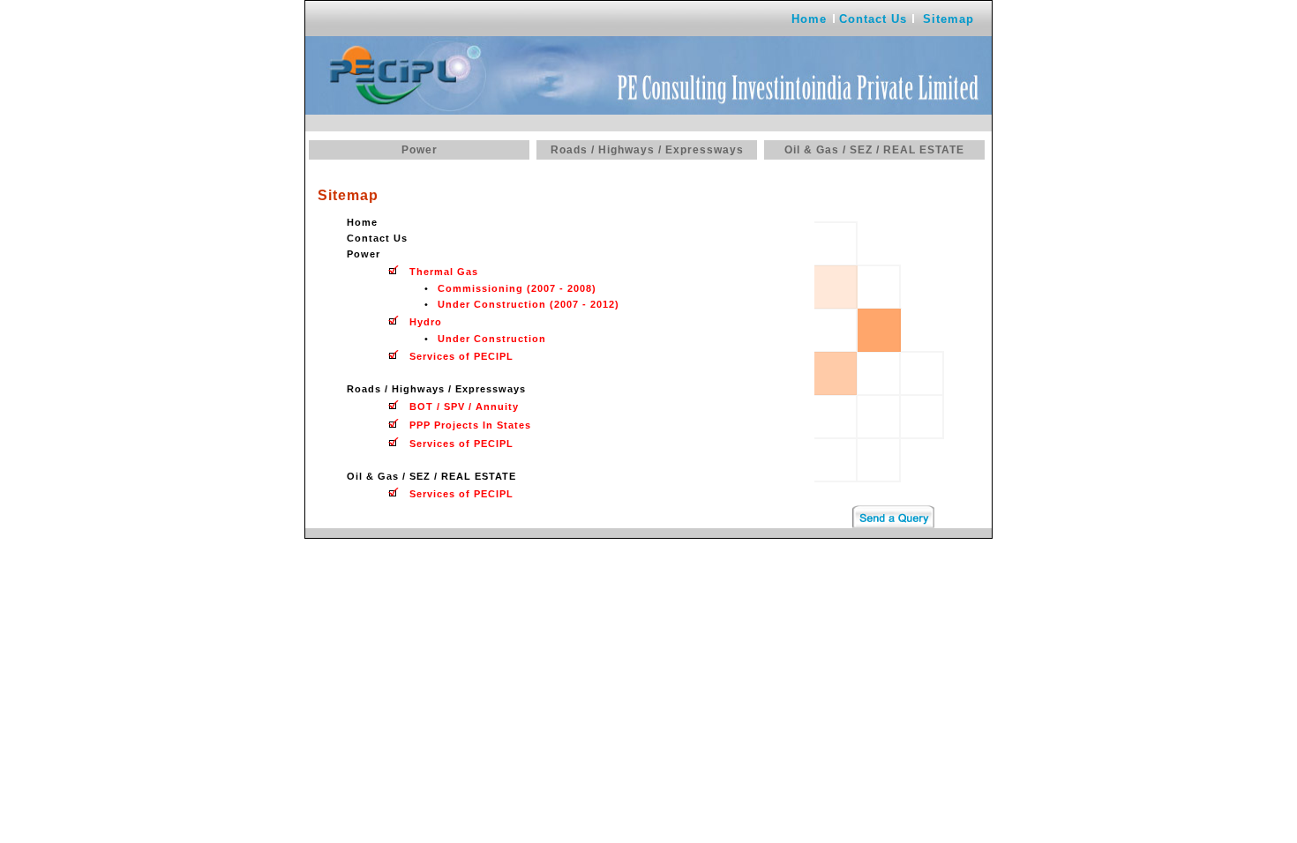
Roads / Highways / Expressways (647, 150)
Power (419, 150)
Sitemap (948, 19)
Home (809, 19)
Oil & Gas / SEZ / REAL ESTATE (874, 150)
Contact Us (873, 19)
